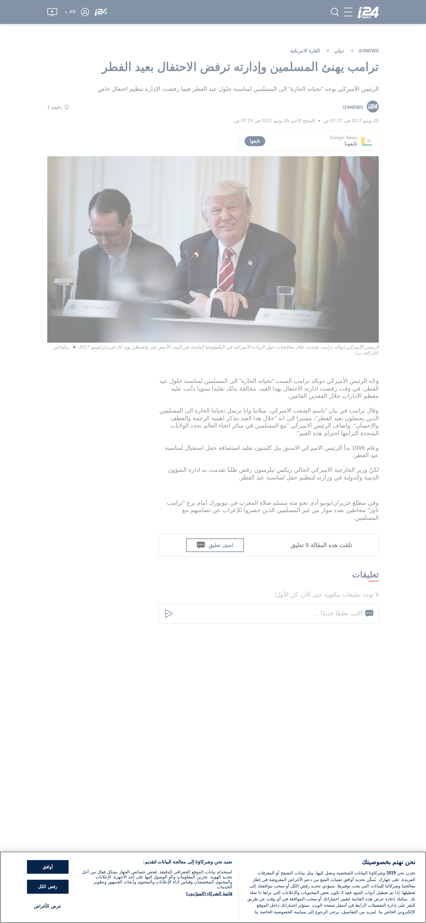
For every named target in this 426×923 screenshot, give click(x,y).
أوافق (48, 866)
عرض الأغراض (47, 906)
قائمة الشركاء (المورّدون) (209, 893)
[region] (213, 887)
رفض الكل (47, 886)
